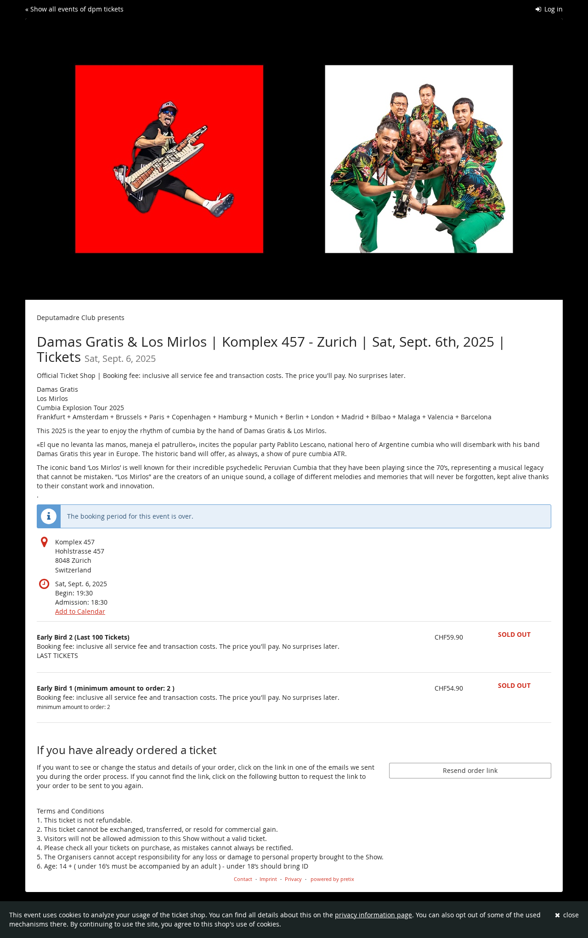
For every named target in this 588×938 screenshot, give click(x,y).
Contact (243, 878)
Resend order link (470, 770)
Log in (553, 9)
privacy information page (373, 914)
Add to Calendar (80, 611)
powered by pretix (332, 878)
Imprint (268, 878)
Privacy (293, 878)
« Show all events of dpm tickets (74, 9)
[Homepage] (294, 159)
